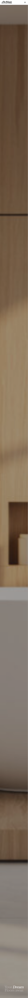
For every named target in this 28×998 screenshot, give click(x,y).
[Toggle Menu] (25, 2)
